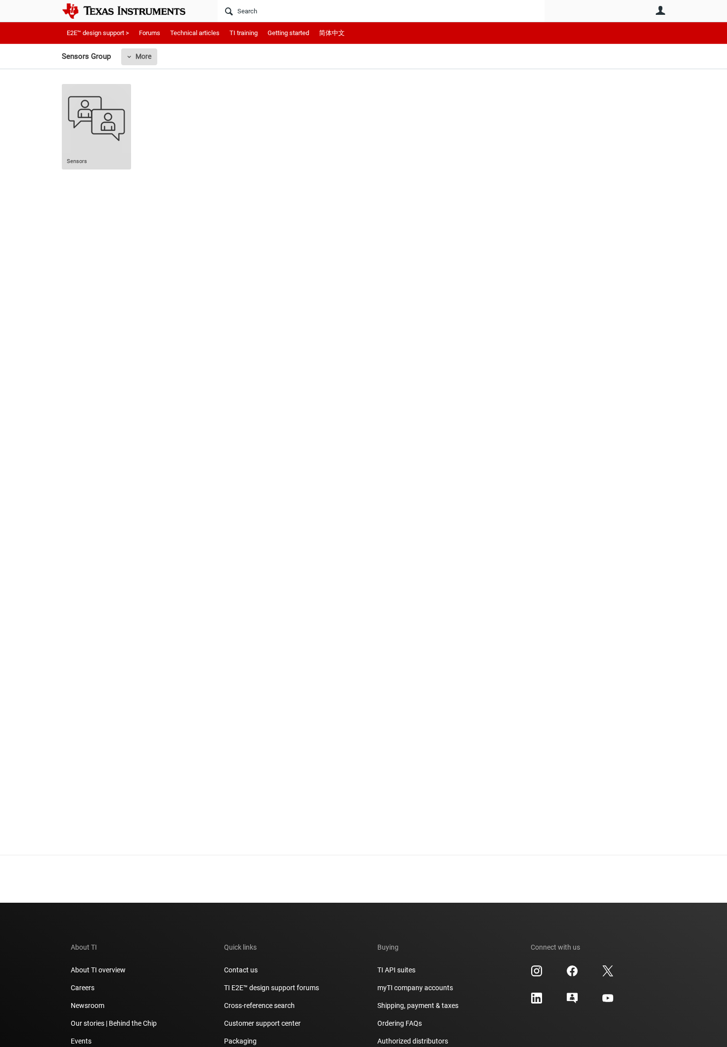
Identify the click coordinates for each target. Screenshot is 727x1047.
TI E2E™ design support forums (271, 988)
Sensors (77, 161)
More (143, 56)
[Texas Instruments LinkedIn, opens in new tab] (537, 1001)
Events (81, 1041)
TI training (243, 33)
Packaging (240, 1041)
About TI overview (98, 970)
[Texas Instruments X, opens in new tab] (608, 974)
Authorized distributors (412, 1041)
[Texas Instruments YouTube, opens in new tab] (608, 1001)
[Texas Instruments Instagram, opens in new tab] (537, 974)
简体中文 (332, 33)
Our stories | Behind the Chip (114, 1023)
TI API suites (396, 970)
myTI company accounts (415, 988)
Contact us (241, 970)
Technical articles (195, 33)
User (660, 10)
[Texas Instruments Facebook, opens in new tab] (572, 974)
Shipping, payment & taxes (417, 1005)
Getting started (288, 33)
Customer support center (262, 1023)
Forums (149, 33)
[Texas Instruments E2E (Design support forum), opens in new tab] (572, 1001)
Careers (82, 988)
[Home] (131, 11)
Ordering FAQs (399, 1023)
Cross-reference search (259, 1005)
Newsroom (87, 1005)
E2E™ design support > (98, 33)
